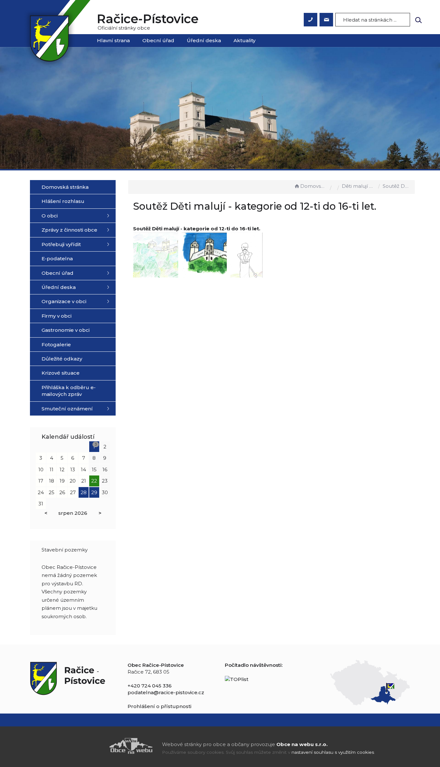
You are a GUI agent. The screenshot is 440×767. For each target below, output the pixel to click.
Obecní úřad (158, 40)
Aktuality (244, 40)
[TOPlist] (236, 679)
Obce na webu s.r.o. (302, 744)
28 (84, 492)
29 (94, 492)
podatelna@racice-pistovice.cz (166, 692)
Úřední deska (204, 40)
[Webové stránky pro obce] (94, 746)
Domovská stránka (313, 186)
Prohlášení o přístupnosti (159, 706)
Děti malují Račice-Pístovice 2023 (358, 186)
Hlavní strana (113, 40)
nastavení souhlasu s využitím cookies (333, 752)
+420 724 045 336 (150, 686)
